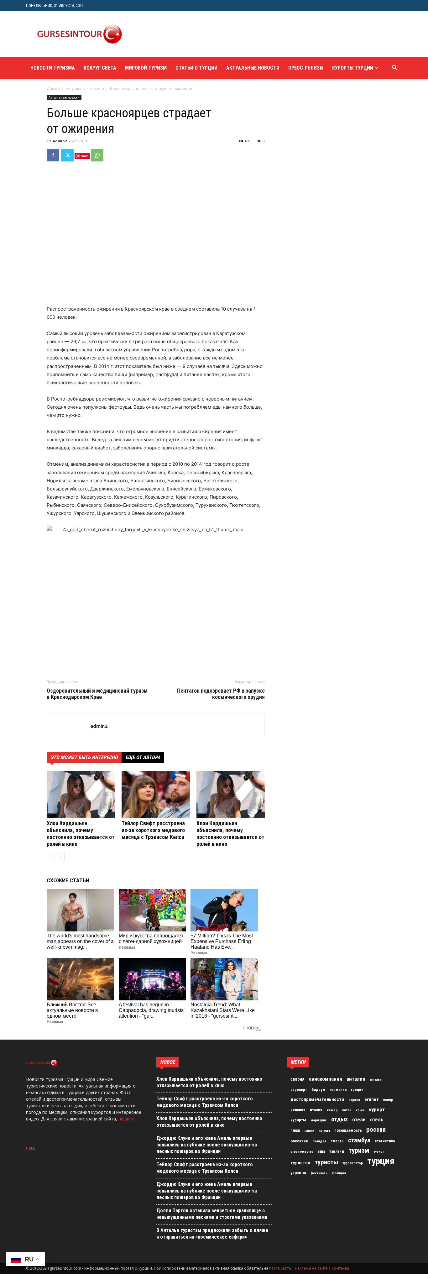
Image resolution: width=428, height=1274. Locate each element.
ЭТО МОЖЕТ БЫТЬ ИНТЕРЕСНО (84, 757)
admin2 (60, 141)
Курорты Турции (352, 68)
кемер (332, 1110)
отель (377, 1119)
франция (339, 1173)
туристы (326, 1162)
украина (298, 1173)
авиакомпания (325, 1079)
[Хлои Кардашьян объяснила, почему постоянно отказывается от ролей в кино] (81, 794)
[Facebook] (53, 155)
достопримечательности (317, 1099)
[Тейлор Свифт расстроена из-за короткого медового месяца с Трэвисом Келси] (156, 794)
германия (338, 1090)
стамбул (359, 1140)
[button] (394, 68)
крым (360, 1110)
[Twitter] (67, 155)
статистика (385, 1141)
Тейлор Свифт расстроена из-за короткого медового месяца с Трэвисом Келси (153, 830)
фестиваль (319, 1173)
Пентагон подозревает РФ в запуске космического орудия (221, 694)
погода (324, 1131)
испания (297, 1110)
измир (388, 1100)
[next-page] (61, 857)
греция (357, 1090)
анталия (356, 1079)
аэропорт (298, 1090)
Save (85, 156)
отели (359, 1119)
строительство (301, 1152)
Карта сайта (280, 1268)
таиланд (336, 1151)
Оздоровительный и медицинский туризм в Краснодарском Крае (97, 694)
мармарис (319, 1120)
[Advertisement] (247, 34)
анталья (376, 1079)
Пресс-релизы (305, 68)
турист (378, 1152)
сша (321, 1151)
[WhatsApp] (97, 155)
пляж (295, 1130)
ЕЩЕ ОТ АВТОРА (142, 757)
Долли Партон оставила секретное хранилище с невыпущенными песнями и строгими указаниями (211, 1214)
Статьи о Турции (196, 68)
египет (371, 1099)
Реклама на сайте (311, 1268)
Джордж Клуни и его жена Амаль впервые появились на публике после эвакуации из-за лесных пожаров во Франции (206, 1144)
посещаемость (348, 1130)
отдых (339, 1119)
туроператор (352, 1163)
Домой (53, 88)
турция (380, 1161)
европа (354, 1100)
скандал (319, 1141)
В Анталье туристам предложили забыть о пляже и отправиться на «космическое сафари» (212, 1233)
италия (316, 1110)
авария (297, 1079)
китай (346, 1110)
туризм (358, 1150)
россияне (299, 1141)
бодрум (318, 1089)
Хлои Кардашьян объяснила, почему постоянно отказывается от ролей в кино (81, 833)
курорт (377, 1109)
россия (376, 1129)
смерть (337, 1141)
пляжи (309, 1131)
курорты (298, 1120)
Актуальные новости (252, 68)
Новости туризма (52, 68)
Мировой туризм (146, 68)
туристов (300, 1163)
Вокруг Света (100, 68)
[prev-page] (51, 857)
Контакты (340, 1268)
